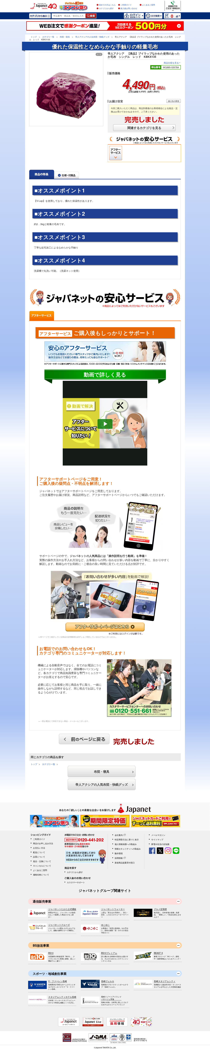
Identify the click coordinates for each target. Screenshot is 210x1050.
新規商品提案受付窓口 (125, 862)
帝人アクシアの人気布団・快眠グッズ (101, 784)
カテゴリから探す (106, 8)
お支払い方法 (39, 847)
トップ (34, 764)
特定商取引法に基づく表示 (127, 839)
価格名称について (41, 874)
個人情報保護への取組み (126, 844)
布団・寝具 (101, 771)
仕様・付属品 (66, 174)
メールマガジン (158, 835)
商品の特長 (41, 174)
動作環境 (119, 853)
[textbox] (68, 16)
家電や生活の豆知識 (160, 844)
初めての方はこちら (107, 5)
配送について (39, 852)
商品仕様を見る (172, 62)
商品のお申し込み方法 (43, 843)
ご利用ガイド (126, 5)
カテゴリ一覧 (48, 764)
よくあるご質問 (148, 5)
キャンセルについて (42, 865)
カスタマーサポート (76, 882)
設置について (39, 856)
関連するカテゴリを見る (144, 127)
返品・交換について (42, 861)
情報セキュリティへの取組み (128, 848)
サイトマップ (157, 839)
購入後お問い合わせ (129, 8)
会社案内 (119, 835)
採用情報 (119, 858)
